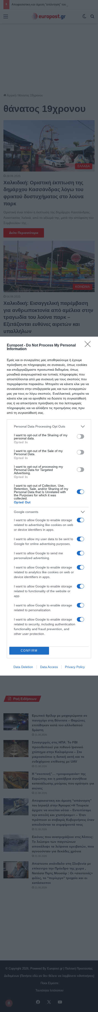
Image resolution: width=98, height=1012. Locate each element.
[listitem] (49, 426)
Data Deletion (23, 667)
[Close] (89, 345)
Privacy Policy (75, 667)
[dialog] (49, 506)
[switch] (80, 436)
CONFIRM (29, 650)
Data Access (49, 667)
